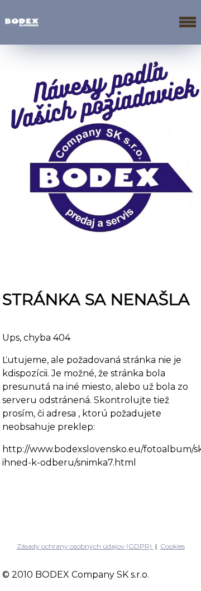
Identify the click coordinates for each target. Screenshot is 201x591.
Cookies (172, 546)
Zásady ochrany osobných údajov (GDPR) (85, 546)
